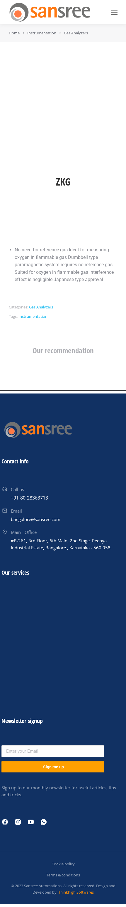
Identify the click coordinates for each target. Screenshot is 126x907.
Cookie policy (63, 864)
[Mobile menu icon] (114, 12)
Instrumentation (32, 316)
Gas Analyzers (41, 307)
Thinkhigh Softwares (75, 892)
